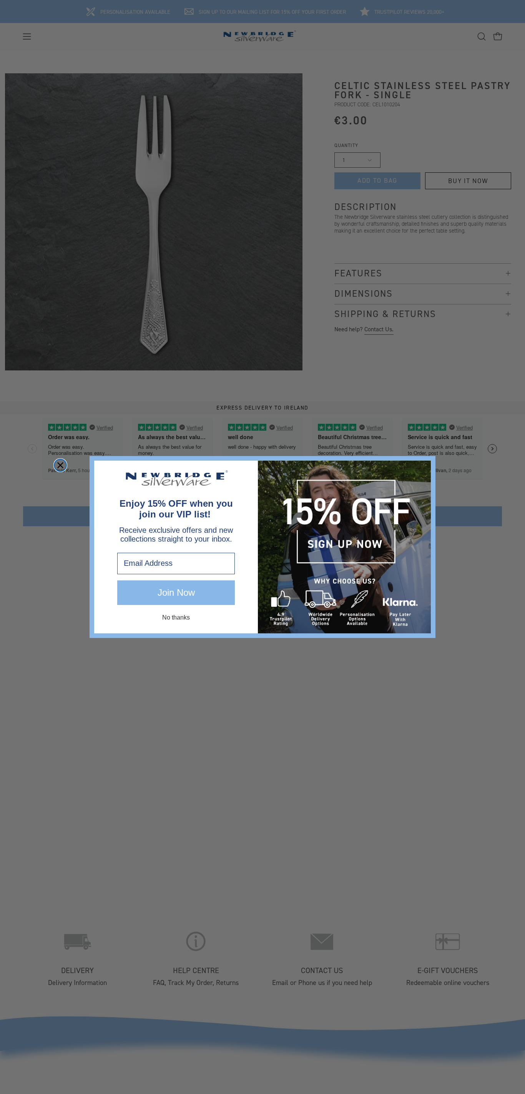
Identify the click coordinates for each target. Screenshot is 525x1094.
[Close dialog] (60, 465)
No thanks (176, 617)
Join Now (176, 592)
